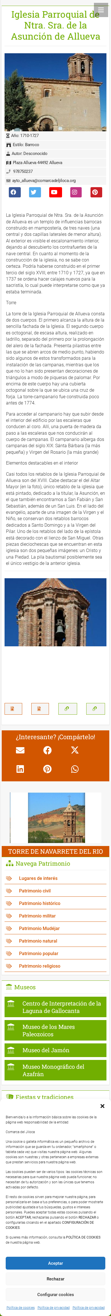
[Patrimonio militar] (55, 916)
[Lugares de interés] (55, 878)
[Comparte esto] (47, 750)
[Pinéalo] (47, 769)
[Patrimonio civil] (55, 891)
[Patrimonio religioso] (55, 966)
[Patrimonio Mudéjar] (55, 928)
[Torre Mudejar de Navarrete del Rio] (55, 796)
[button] (102, 1106)
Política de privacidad (54, 1308)
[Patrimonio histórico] (55, 903)
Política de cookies (21, 1308)
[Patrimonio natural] (55, 941)
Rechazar (55, 1279)
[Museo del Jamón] (55, 1050)
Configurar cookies (55, 1294)
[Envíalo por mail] (20, 750)
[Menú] (101, 10)
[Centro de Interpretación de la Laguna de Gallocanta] (55, 1007)
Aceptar (55, 1263)
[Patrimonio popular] (55, 953)
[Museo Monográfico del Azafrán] (55, 1070)
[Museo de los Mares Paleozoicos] (55, 1030)
